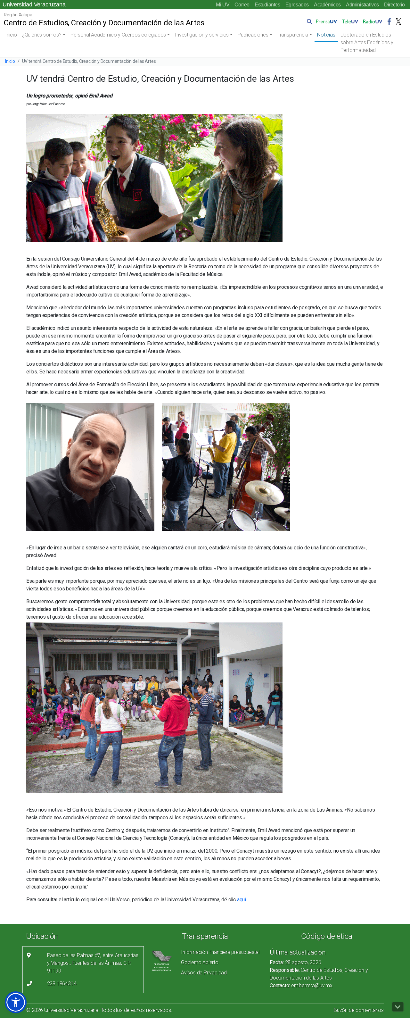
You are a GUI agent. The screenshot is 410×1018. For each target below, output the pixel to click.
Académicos (327, 4)
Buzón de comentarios (359, 1010)
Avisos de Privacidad (204, 973)
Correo (242, 4)
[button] (308, 21)
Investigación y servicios (202, 35)
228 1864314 (62, 983)
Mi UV (222, 4)
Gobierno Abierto (199, 962)
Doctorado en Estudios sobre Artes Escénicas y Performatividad (366, 42)
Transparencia (292, 35)
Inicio (11, 35)
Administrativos (362, 4)
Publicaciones (253, 35)
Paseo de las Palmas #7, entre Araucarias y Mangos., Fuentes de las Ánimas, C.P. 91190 (92, 963)
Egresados (297, 4)
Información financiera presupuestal (220, 952)
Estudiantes (267, 4)
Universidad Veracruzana (34, 4)
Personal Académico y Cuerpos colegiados (118, 35)
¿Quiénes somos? (42, 35)
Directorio (394, 4)
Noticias (326, 35)
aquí (241, 900)
